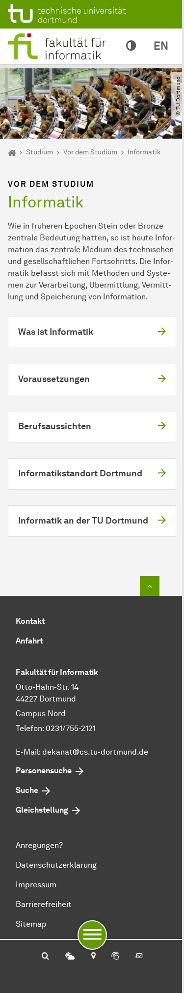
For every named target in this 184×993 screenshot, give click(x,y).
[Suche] (45, 957)
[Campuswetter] (69, 957)
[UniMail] (139, 957)
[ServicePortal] (115, 957)
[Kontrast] (131, 46)
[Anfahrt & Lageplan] (93, 957)
